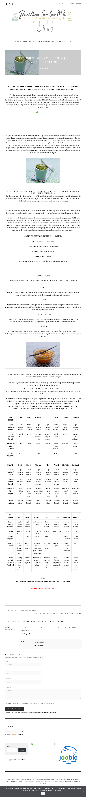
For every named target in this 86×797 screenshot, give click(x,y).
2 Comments (43, 68)
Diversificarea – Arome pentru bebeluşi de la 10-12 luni (56, 613)
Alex (22, 641)
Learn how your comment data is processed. (42, 713)
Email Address (10, 670)
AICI (53, 589)
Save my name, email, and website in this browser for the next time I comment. (31, 703)
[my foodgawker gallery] (17, 759)
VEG (53, 41)
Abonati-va (62, 4)
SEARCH (78, 4)
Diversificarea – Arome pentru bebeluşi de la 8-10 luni (29, 611)
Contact (71, 4)
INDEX (25, 41)
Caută (9, 746)
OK (43, 793)
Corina (7, 627)
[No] (83, 791)
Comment (8, 687)
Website (8, 679)
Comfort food (62, 41)
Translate (20, 734)
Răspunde (27, 634)
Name (7, 661)
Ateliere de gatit (44, 41)
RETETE (31, 41)
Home (17, 41)
